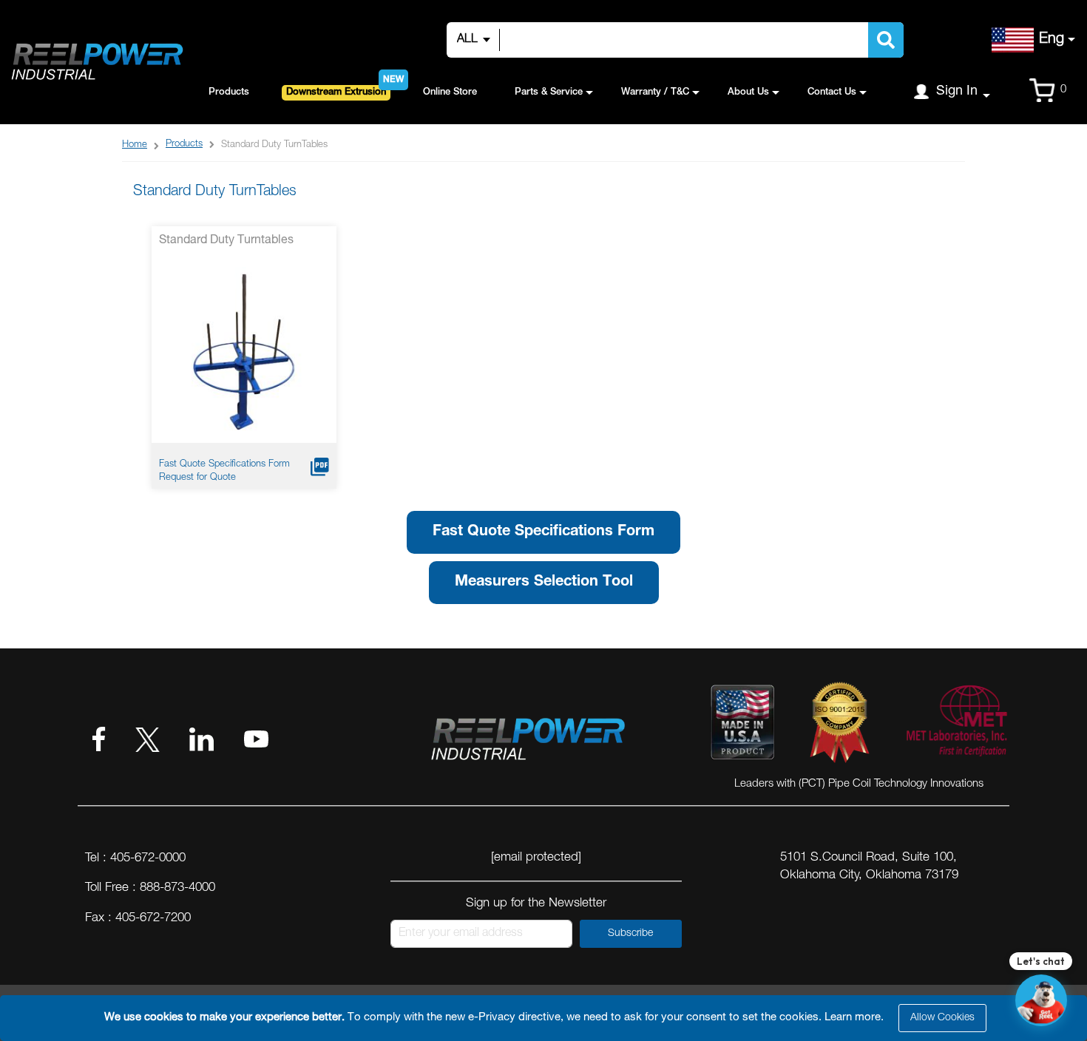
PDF (320, 467)
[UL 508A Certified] (955, 725)
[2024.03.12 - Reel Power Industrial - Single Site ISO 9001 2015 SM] (839, 725)
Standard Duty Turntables (226, 241)
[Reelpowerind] (96, 62)
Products (184, 144)
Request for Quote (197, 478)
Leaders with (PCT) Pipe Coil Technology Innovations (858, 784)
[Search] (886, 40)
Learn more (852, 1017)
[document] (545, 1018)
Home (134, 145)
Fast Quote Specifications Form (224, 464)
